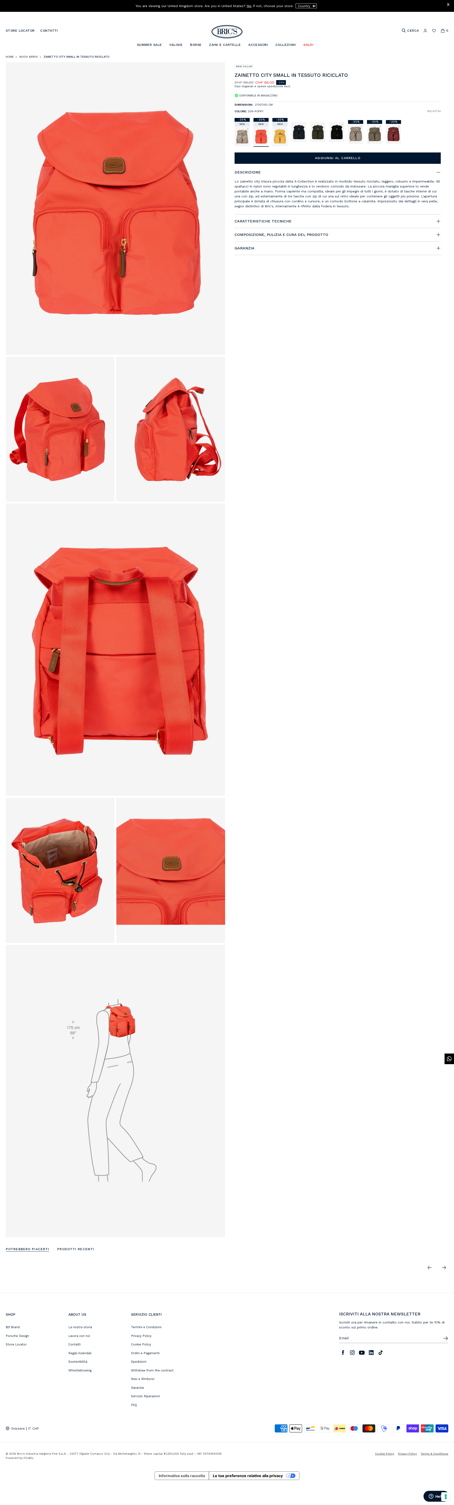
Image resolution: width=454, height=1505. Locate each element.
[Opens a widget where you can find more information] (436, 1497)
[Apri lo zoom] (115, 208)
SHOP (10, 1314)
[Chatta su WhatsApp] (449, 1059)
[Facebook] (343, 1352)
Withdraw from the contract (152, 1370)
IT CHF (33, 1428)
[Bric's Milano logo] (227, 31)
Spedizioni (138, 1361)
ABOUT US (77, 1314)
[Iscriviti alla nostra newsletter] (445, 1338)
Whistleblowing (80, 1370)
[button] (438, 76)
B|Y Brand (13, 1327)
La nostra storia (80, 1327)
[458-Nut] (374, 134)
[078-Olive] (317, 132)
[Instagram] (352, 1352)
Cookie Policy (141, 1344)
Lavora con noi (79, 1336)
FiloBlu (28, 1458)
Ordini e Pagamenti (145, 1353)
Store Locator (16, 1344)
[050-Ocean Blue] (298, 132)
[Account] (425, 30)
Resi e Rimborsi (142, 1379)
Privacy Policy (141, 1336)
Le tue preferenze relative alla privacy (248, 1475)
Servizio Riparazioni (145, 1396)
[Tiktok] (380, 1352)
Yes (249, 6)
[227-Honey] (280, 136)
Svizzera (18, 1428)
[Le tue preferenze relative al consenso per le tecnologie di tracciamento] (445, 1496)
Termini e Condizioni (146, 1327)
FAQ (134, 1405)
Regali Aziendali (80, 1353)
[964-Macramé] (242, 136)
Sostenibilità (77, 1361)
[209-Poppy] (261, 136)
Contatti (74, 1344)
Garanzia (137, 1387)
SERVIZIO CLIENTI (146, 1314)
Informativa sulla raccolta (182, 1475)
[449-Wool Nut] (355, 134)
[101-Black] (336, 132)
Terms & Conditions (434, 1453)
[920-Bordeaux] (393, 134)
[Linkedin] (371, 1352)
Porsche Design (17, 1336)
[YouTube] (362, 1352)
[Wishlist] (434, 30)
